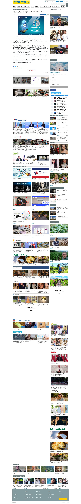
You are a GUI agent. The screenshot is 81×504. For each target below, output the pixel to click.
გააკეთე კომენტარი (46, 72)
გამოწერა (59, 1)
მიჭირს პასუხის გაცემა (55, 84)
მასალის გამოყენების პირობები (65, 502)
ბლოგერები (16, 464)
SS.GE (14, 75)
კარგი (53, 77)
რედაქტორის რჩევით (55, 14)
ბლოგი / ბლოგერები (57, 9)
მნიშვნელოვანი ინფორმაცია (20, 9)
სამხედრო (53, 205)
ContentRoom (46, 87)
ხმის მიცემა (59, 86)
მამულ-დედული (54, 222)
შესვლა (66, 1)
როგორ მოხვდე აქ (46, 75)
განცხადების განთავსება (50, 1)
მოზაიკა (53, 142)
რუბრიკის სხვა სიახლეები (19, 166)
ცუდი (52, 82)
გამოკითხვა (53, 60)
